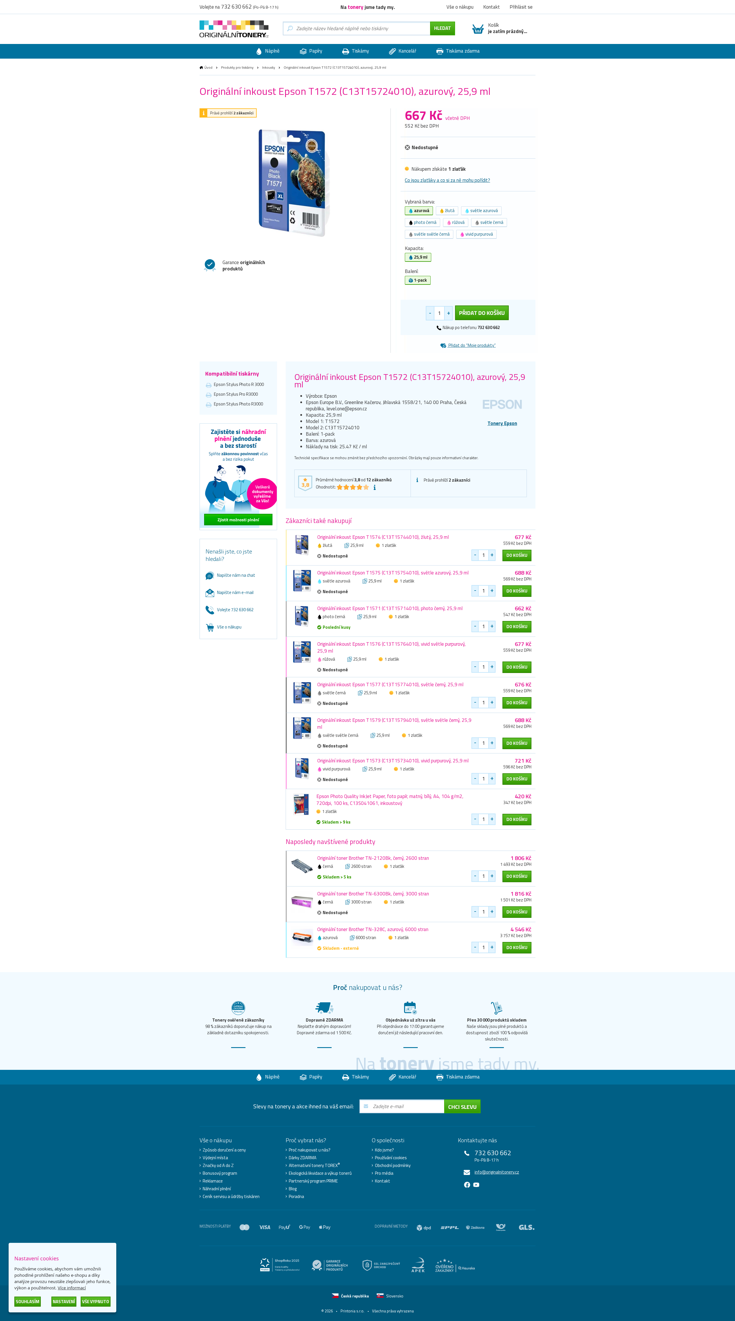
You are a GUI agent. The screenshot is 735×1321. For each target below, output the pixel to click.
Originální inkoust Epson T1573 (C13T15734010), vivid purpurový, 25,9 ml (393, 760)
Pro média (384, 1173)
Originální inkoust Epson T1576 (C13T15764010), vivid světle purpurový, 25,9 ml (391, 647)
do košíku (516, 555)
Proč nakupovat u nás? (309, 1150)
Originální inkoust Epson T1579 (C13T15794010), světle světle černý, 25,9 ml (394, 723)
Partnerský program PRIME (313, 1181)
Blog (293, 1189)
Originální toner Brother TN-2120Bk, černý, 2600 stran (373, 858)
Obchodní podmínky (393, 1165)
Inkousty (268, 67)
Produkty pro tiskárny (237, 67)
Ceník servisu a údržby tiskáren (231, 1196)
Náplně (272, 51)
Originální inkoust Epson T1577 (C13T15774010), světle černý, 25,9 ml (390, 684)
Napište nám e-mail (235, 592)
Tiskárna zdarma (462, 51)
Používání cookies (391, 1158)
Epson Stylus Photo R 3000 (239, 384)
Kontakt (382, 1181)
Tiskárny (360, 51)
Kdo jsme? (384, 1150)
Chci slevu (462, 1106)
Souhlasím (27, 1301)
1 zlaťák (389, 545)
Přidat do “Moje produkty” (472, 345)
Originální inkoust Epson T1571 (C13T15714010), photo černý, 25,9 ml (390, 608)
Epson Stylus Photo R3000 (238, 404)
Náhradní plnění (217, 1189)
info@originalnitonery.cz (497, 1172)
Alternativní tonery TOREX (314, 1165)
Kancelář (406, 51)
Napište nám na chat (236, 575)
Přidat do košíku (482, 312)
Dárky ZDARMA (302, 1158)
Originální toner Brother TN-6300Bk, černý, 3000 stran (373, 893)
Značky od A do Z (218, 1165)
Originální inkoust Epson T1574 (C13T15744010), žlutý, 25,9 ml (383, 537)
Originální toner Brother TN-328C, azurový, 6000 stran (372, 929)
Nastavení (64, 1301)
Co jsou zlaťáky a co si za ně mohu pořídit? (447, 180)
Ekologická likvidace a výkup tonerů (320, 1173)
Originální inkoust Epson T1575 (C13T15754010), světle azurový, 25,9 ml (393, 572)
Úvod (208, 67)
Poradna (296, 1196)
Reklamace (213, 1181)
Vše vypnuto (95, 1301)
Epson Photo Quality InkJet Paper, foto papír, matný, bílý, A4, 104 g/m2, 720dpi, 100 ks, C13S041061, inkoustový (389, 800)
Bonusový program (220, 1173)
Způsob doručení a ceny (224, 1150)
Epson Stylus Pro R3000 (236, 394)
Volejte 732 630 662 (235, 609)
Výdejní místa (215, 1158)
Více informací (72, 1288)
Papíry (315, 51)
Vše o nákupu (229, 627)
